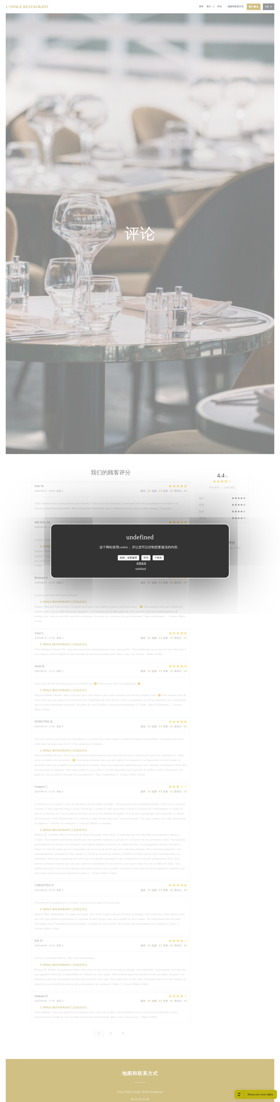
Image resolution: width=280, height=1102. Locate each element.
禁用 (145, 557)
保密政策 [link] (141, 563)
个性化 (158, 557)
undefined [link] (140, 568)
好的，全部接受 (128, 557)
